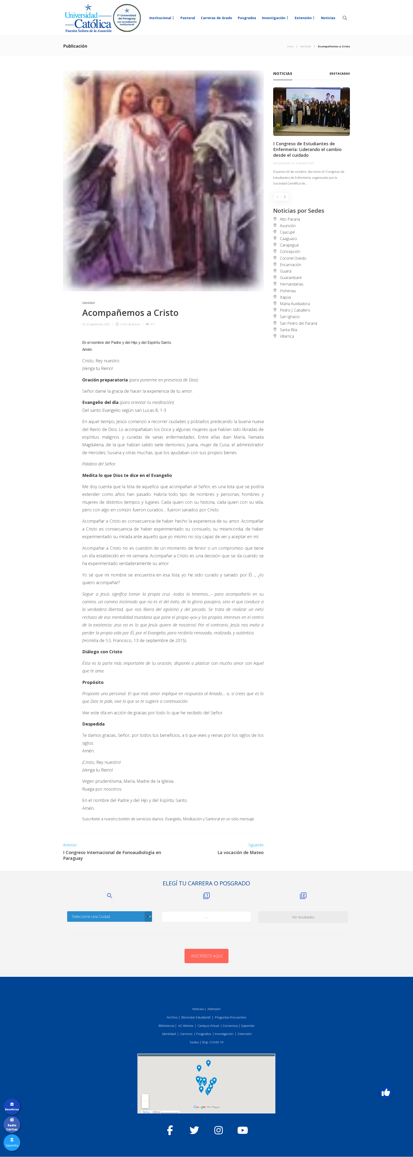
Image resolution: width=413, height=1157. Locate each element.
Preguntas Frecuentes (230, 1017)
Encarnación (290, 264)
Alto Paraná (290, 219)
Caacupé (287, 232)
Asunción (288, 225)
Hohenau (288, 290)
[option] (311, 136)
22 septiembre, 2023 (98, 324)
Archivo (172, 1017)
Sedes (194, 1042)
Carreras (186, 1034)
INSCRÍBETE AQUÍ (206, 956)
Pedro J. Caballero (295, 310)
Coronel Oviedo (293, 258)
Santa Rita (288, 329)
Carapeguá (289, 245)
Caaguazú (288, 238)
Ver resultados (303, 917)
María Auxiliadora (295, 303)
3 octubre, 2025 (305, 163)
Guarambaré (291, 277)
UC (83, 324)
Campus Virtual (208, 1025)
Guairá (285, 271)
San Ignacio (290, 316)
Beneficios (12, 1109)
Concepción (290, 251)
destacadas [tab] (340, 74)
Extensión (303, 18)
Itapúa (285, 297)
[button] (385, 1092)
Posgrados (247, 18)
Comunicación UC (283, 163)
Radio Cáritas (12, 1127)
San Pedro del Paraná (298, 323)
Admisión (214, 1009)
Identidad (305, 46)
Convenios (230, 1025)
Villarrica (287, 336)
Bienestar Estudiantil (195, 1017)
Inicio (290, 46)
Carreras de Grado (216, 18)
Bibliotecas (166, 1025)
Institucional (160, 18)
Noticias (328, 18)
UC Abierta (185, 1025)
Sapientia (247, 1025)
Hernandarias (291, 284)
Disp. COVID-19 (212, 1042)
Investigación (273, 18)
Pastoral (187, 18)
